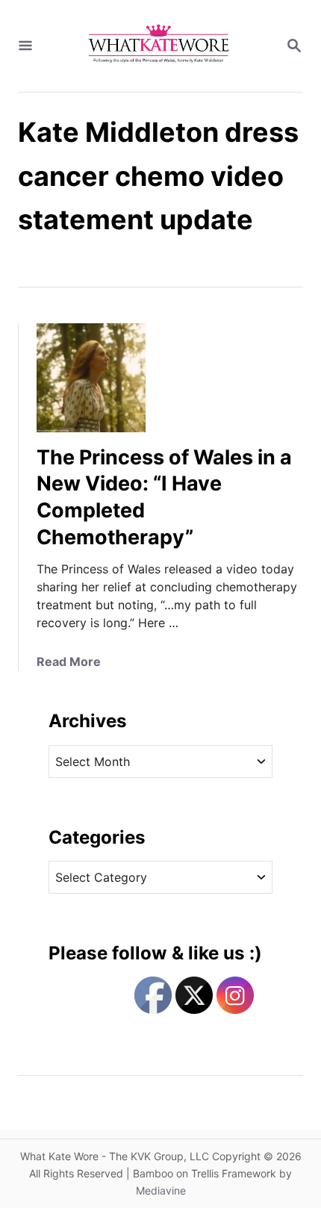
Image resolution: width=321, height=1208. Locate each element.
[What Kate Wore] (159, 46)
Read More (69, 661)
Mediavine (161, 1190)
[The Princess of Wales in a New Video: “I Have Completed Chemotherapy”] (91, 377)
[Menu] (25, 46)
